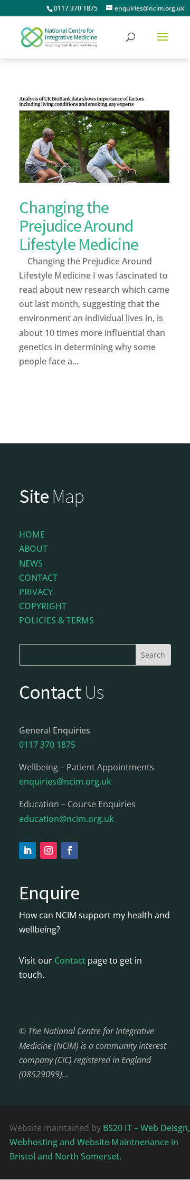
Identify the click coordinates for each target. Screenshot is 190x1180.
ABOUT (33, 548)
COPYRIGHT (42, 606)
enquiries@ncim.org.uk (65, 781)
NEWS (31, 563)
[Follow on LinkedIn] (27, 850)
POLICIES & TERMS (56, 620)
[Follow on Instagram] (48, 850)
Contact (70, 960)
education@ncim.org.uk (66, 819)
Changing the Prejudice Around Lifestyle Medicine (79, 226)
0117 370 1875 (76, 8)
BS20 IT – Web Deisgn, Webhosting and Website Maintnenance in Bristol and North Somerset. (100, 1142)
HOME (32, 534)
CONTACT (38, 577)
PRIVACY (36, 592)
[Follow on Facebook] (69, 850)
